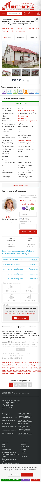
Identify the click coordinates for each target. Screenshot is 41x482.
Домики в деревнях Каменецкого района (16, 373)
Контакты (23, 454)
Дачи (24, 314)
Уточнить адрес (21, 103)
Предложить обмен (20, 185)
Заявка (35, 479)
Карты (23, 451)
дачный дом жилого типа (26, 111)
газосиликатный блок (25, 140)
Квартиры (7, 314)
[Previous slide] (4, 72)
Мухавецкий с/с (23, 118)
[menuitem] (6, 72)
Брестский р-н (23, 116)
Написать (25, 479)
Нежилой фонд (32, 314)
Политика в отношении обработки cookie (9, 460)
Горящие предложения (10, 479)
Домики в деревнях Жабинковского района (16, 370)
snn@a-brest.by (28, 204)
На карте (33, 37)
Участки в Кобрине (22, 365)
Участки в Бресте (34, 28)
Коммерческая (6, 449)
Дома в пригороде (8, 28)
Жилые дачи (6, 31)
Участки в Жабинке (8, 365)
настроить (33, 470)
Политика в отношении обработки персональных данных (10, 454)
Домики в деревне (18, 31)
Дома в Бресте (22, 28)
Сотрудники (24, 442)
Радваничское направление (27, 121)
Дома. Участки (16, 314)
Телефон (24, 214)
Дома (3, 444)
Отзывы (23, 444)
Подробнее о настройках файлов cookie (10, 464)
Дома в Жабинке (7, 362)
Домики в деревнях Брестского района (15, 368)
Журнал (23, 449)
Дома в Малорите (35, 362)
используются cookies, (11, 470)
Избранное (24, 456)
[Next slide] (36, 72)
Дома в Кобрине (20, 362)
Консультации (25, 447)
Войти (3, 410)
